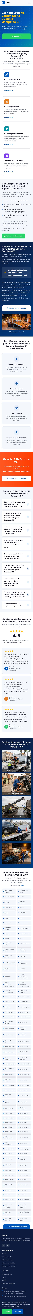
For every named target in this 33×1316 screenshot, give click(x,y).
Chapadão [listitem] (22, 956)
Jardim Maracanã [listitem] (9, 1179)
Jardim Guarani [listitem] (8, 1127)
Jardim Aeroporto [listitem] (24, 1007)
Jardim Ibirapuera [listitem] (24, 1127)
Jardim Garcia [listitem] (23, 1122)
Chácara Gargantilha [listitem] (23, 950)
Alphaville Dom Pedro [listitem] (24, 891)
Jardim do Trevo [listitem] (24, 1085)
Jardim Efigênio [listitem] (8, 1108)
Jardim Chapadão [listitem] (24, 1063)
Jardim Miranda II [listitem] (9, 1199)
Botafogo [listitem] (7, 918)
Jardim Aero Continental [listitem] (7, 1006)
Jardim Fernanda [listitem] (9, 1118)
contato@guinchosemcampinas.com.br (15, 1296)
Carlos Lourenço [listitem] (24, 933)
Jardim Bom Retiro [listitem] (9, 1046)
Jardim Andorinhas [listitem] (25, 1016)
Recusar (18, 1312)
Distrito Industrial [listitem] (24, 997)
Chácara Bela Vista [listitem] (8, 943)
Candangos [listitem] (7, 933)
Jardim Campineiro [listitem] (9, 1052)
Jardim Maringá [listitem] (24, 1185)
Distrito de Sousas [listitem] (9, 997)
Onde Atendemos (7, 1274)
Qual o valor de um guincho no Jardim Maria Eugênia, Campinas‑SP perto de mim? (14, 504)
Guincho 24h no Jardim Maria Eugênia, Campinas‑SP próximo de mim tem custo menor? (14, 544)
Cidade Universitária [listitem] (23, 962)
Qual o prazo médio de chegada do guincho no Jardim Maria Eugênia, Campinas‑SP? (12, 582)
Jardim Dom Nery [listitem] (24, 1095)
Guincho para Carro (7, 1257)
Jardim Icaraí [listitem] (8, 1131)
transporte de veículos (9, 290)
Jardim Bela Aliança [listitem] (23, 1028)
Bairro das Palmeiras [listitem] (22, 902)
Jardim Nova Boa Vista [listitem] (24, 1213)
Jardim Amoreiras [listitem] (24, 1012)
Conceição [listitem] (7, 976)
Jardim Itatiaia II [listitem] (24, 1153)
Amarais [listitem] (22, 896)
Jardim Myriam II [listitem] (24, 1199)
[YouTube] (8, 1245)
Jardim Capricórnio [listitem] (7, 1058)
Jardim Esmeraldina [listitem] (23, 1108)
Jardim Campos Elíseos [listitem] (24, 1052)
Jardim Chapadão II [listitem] (9, 1069)
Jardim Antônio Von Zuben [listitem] (8, 1022)
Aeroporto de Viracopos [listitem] (8, 891)
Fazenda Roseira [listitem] (9, 1001)
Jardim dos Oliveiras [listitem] (7, 1101)
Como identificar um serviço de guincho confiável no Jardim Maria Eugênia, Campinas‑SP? (14, 568)
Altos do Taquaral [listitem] (9, 896)
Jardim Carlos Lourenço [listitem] (23, 1058)
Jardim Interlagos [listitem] (24, 1137)
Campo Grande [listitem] (24, 923)
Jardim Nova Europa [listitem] (23, 1219)
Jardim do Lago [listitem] (24, 1080)
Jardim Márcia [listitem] (24, 1179)
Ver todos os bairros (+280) (17, 1227)
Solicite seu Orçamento (14, 236)
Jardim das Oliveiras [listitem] (7, 1080)
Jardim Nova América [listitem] (7, 1213)
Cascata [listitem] (6, 938)
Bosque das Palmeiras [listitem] (23, 913)
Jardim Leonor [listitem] (24, 1165)
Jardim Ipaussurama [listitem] (7, 1143)
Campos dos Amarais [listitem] (7, 928)
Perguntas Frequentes (8, 1283)
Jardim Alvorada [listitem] (8, 1012)
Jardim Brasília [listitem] (24, 1046)
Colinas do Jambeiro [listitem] (22, 968)
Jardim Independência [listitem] (8, 1137)
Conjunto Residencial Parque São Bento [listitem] (9, 984)
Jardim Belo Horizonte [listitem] (23, 1034)
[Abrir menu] (29, 2)
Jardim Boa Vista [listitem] (24, 1041)
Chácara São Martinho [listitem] (8, 956)
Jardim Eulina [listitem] (8, 1113)
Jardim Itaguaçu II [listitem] (9, 1149)
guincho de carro (19, 285)
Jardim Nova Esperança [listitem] (7, 1219)
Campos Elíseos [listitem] (24, 928)
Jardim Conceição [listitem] (25, 1074)
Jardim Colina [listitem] (23, 1069)
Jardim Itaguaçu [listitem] (24, 1143)
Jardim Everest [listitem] (24, 1113)
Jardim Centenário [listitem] (9, 1063)
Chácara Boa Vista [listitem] (25, 943)
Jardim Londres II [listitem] (9, 1175)
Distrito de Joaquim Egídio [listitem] (8, 991)
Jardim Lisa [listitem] (7, 1170)
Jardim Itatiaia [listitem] (8, 1153)
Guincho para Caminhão (9, 1263)
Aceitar (7, 1312)
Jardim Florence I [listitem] (24, 1118)
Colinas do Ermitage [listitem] (7, 968)
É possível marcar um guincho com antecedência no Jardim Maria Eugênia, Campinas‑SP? (14, 595)
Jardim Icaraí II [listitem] (24, 1131)
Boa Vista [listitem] (22, 907)
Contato (4, 1280)
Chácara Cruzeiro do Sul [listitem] (9, 950)
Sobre (3, 1277)
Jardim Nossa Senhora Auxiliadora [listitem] (8, 1205)
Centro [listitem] (21, 938)
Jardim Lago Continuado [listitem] (7, 1165)
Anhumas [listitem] (6, 902)
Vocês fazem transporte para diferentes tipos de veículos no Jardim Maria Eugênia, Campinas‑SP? (14, 530)
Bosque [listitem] (6, 913)
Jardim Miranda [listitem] (24, 1195)
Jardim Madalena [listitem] (24, 1175)
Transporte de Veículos (8, 1266)
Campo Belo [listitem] (7, 923)
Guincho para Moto (7, 1260)
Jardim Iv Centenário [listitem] (23, 1158)
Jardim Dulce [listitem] (23, 1101)
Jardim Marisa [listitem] (8, 1190)
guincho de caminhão (15, 287)
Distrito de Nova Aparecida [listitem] (24, 991)
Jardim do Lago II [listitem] (9, 1085)
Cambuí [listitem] (22, 918)
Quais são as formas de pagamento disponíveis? (12, 605)
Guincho (4, 1253)
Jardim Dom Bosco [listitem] (7, 1095)
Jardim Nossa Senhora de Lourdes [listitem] (23, 1205)
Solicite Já (17, 36)
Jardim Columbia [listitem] (9, 1074)
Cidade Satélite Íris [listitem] (9, 962)
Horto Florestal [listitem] (24, 1001)
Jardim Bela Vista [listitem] (9, 1035)
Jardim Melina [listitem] (8, 1195)
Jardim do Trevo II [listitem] (9, 1090)
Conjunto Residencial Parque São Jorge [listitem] (25, 984)
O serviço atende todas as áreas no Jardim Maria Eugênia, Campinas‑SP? (13, 556)
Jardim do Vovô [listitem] (24, 1090)
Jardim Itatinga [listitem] (8, 1158)
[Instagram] (3, 1245)
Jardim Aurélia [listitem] (24, 1022)
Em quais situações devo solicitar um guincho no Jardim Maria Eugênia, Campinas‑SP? (12, 517)
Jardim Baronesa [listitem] (9, 1028)
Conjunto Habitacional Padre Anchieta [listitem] (24, 976)
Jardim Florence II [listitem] (9, 1122)
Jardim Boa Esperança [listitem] (7, 1041)
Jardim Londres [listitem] (24, 1170)
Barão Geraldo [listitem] (8, 907)
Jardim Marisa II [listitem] (24, 1190)
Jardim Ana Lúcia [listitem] (9, 1016)
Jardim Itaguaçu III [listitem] (24, 1149)
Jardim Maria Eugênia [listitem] (8, 1185)
